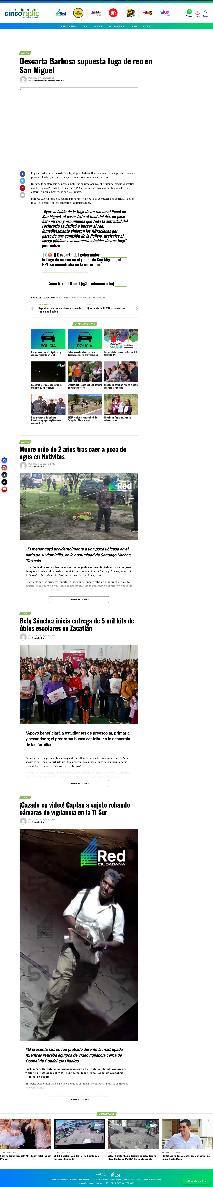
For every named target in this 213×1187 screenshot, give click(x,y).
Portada (77, 298)
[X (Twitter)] (4, 475)
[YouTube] (4, 489)
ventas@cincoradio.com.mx (90, 1183)
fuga (60, 298)
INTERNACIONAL (117, 26)
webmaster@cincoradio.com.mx (48, 81)
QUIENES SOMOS (68, 26)
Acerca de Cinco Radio (151, 1180)
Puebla (88, 298)
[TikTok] (4, 482)
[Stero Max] (147, 13)
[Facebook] (4, 460)
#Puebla (81, 269)
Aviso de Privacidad (60, 1180)
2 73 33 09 (130, 1183)
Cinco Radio (38, 467)
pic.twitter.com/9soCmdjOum (66, 274)
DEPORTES (148, 26)
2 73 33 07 (109, 1183)
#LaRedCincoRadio (57, 269)
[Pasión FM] (95, 13)
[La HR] (113, 13)
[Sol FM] (130, 13)
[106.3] (165, 13)
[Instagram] (4, 467)
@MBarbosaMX (114, 254)
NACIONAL (98, 26)
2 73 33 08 (119, 1183)
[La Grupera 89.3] (78, 13)
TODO (84, 26)
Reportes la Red (197, 1181)
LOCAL (134, 26)
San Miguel (99, 298)
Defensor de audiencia (79, 1180)
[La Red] (60, 13)
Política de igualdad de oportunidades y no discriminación (115, 1180)
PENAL (68, 298)
